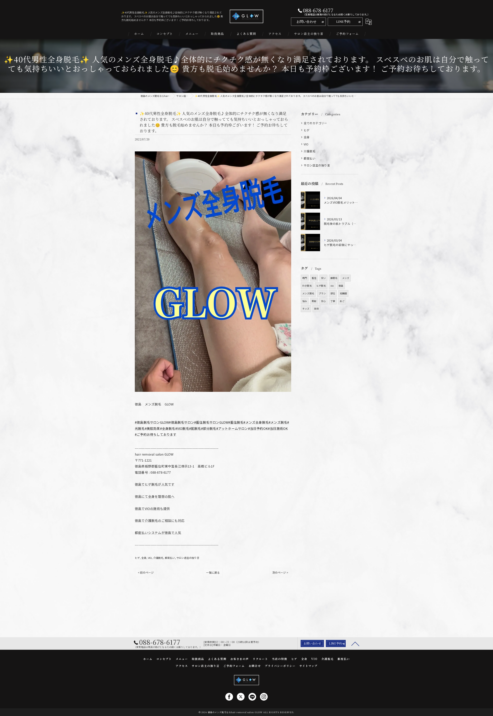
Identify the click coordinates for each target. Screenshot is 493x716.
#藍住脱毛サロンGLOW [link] (211, 422)
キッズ (305, 308)
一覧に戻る (213, 572)
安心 (323, 301)
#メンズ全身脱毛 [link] (256, 422)
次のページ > (280, 572)
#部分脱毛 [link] (208, 428)
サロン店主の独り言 (187, 558)
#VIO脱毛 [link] (182, 428)
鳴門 (304, 278)
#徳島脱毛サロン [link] (181, 422)
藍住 (314, 278)
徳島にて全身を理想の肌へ (154, 496)
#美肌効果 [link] (152, 428)
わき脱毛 (307, 285)
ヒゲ (137, 558)
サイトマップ (308, 666)
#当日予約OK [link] (258, 428)
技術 (316, 308)
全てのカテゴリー (315, 123)
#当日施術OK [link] (278, 428)
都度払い (170, 558)
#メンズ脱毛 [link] (278, 422)
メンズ (345, 278)
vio (332, 285)
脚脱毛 (334, 278)
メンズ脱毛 (308, 293)
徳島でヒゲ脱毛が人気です (154, 484)
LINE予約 (343, 22)
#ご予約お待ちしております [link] (156, 434)
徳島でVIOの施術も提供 (152, 508)
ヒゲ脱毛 (321, 285)
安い (323, 278)
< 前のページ (146, 572)
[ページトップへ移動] (355, 643)
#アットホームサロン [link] (232, 428)
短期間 (343, 293)
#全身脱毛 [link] (167, 428)
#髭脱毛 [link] (195, 428)
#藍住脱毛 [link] (235, 422)
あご (342, 301)
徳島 (341, 285)
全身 (143, 558)
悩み (304, 301)
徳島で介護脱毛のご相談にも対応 (159, 520)
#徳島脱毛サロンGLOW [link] (152, 422)
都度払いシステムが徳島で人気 (158, 532)
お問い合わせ (306, 22)
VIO (150, 558)
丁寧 (332, 301)
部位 (332, 293)
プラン (322, 293)
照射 (314, 301)
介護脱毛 (158, 558)
